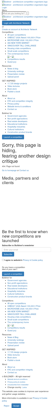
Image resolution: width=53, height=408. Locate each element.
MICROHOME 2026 (23, 40)
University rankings (15, 71)
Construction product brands (19, 132)
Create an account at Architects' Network (19, 29)
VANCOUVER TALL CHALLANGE (21, 45)
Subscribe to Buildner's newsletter (18, 245)
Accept (16, 405)
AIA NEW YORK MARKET (18, 42)
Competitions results (16, 59)
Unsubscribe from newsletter (18, 384)
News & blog (12, 68)
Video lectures (13, 86)
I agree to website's (23, 260)
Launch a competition (13, 137)
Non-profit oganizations (17, 118)
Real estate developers (17, 121)
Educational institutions (17, 124)
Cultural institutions (15, 129)
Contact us (12, 109)
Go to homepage (9, 170)
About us (11, 98)
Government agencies (16, 115)
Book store (12, 88)
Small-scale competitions (18, 51)
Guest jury (11, 61)
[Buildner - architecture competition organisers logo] (25, 16)
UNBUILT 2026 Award (23, 37)
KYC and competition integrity (20, 101)
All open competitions (16, 34)
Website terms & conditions (19, 106)
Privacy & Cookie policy (33, 260)
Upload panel (13, 76)
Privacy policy (13, 103)
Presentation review (15, 74)
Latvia (24, 387)
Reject (6, 405)
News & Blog (12, 337)
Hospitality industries (16, 126)
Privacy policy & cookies (16, 382)
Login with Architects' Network (16, 23)
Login (4, 7)
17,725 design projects (17, 83)
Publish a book (13, 91)
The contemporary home (18, 53)
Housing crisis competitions (19, 48)
